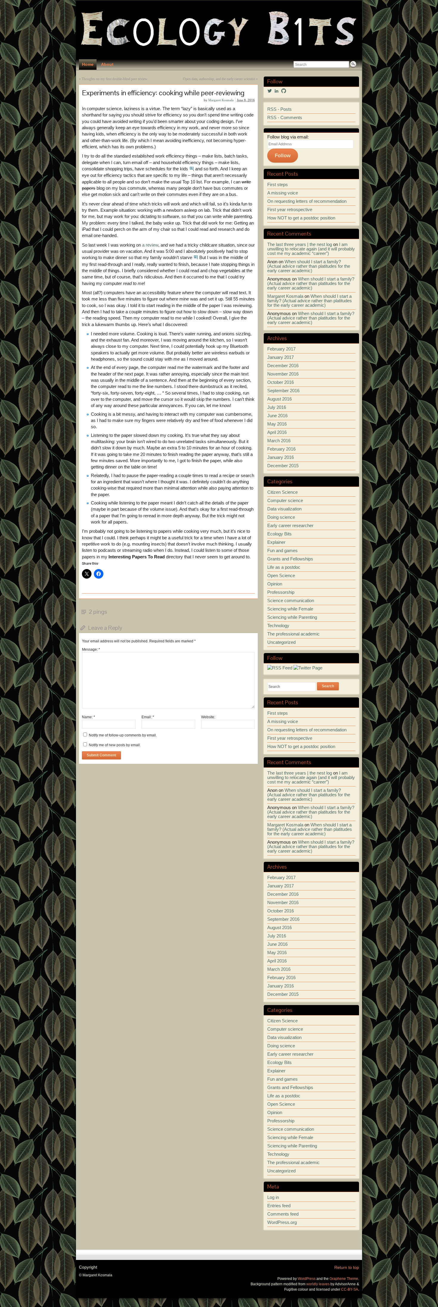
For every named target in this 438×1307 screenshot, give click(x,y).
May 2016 (277, 424)
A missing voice (282, 193)
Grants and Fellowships (290, 559)
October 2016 (280, 382)
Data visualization (284, 509)
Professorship (280, 592)
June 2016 (277, 415)
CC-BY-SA (349, 1289)
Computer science (285, 500)
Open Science (281, 575)
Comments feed (283, 1214)
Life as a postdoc (283, 567)
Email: (148, 717)
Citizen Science (282, 492)
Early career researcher (290, 525)
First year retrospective (289, 209)
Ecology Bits (279, 534)
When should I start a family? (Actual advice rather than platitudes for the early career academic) (308, 266)
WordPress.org (282, 1222)
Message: (91, 649)
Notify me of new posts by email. (115, 745)
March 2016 (279, 440)
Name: (88, 717)
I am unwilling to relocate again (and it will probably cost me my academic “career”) (311, 249)
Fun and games (282, 550)
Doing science (281, 517)
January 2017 (280, 357)
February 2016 (281, 449)
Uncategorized (281, 642)
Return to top (346, 1267)
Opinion (274, 584)
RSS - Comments (284, 117)
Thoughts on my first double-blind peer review (114, 79)
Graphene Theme (344, 1279)
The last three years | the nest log (299, 244)
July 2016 (276, 407)
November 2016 (283, 374)
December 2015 (283, 465)
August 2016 (279, 399)
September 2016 (283, 390)
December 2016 (283, 365)
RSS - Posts (279, 109)
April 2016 (277, 432)
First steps (277, 184)
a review (150, 245)
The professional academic (293, 634)
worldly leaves (318, 1284)
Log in (273, 1197)
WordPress (307, 1279)
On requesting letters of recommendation (307, 201)
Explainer (276, 542)
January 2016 (280, 457)
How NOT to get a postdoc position (301, 218)
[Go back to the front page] (219, 29)
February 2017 (281, 349)
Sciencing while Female (290, 609)
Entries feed (279, 1205)
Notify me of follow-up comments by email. (123, 735)
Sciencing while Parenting (292, 617)
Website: (208, 717)
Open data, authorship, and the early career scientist (219, 79)
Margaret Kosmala (221, 100)
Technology (278, 625)
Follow (283, 155)
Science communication (290, 600)
